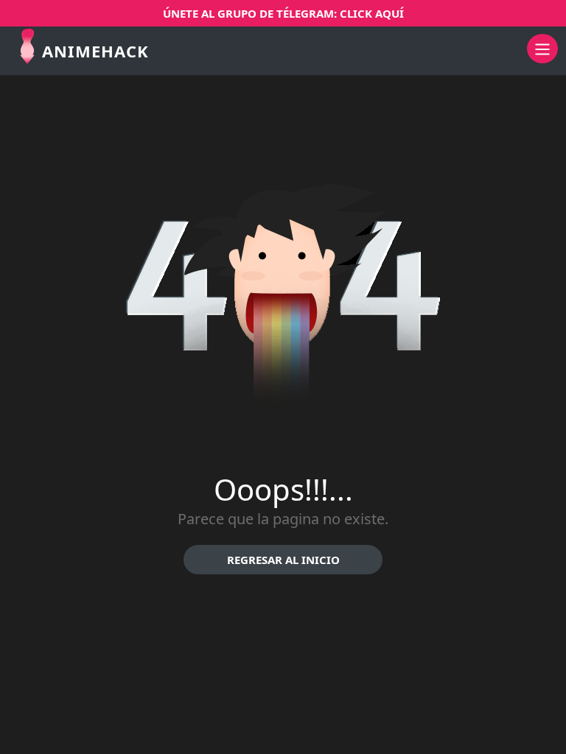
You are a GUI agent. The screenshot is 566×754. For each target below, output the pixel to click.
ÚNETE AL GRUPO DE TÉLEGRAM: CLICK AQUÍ (283, 13)
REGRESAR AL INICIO (283, 559)
